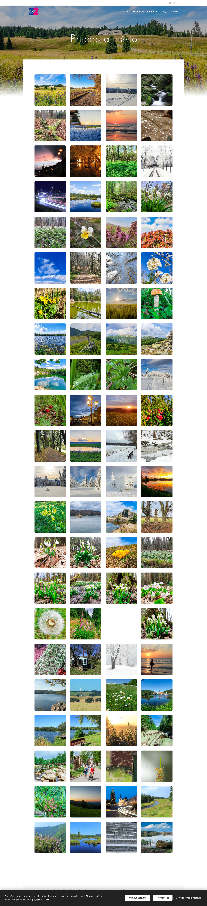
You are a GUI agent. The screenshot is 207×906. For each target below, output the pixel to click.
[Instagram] (174, 2)
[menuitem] (127, 11)
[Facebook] (170, 2)
